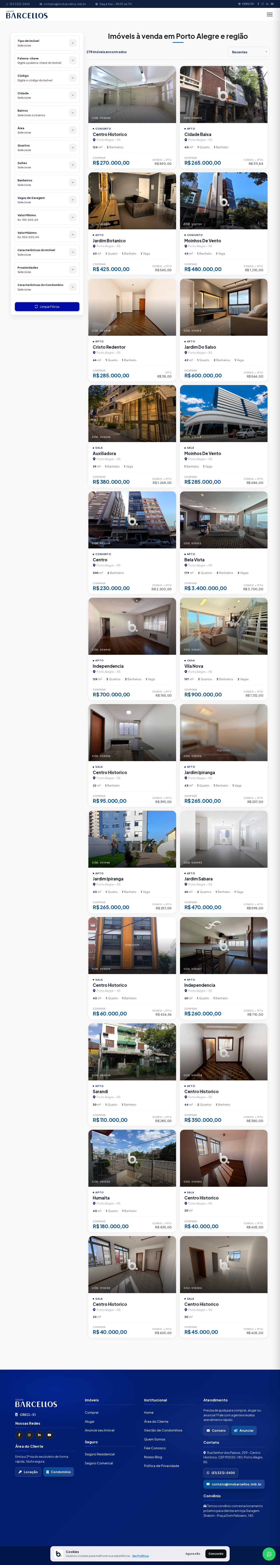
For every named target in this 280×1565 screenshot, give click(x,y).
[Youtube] (272, 4)
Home (149, 1412)
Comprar (92, 1412)
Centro (100, 559)
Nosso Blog (153, 1456)
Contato (219, 1430)
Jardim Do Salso (200, 347)
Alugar (89, 1421)
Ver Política (140, 1556)
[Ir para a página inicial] (45, 1403)
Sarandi (100, 1091)
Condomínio (61, 1472)
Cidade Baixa (197, 134)
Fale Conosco (155, 1447)
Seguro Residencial (100, 1454)
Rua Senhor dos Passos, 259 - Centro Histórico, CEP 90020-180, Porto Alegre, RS (233, 1457)
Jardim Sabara (198, 878)
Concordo (215, 1553)
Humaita (101, 1197)
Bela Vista (194, 559)
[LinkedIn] (267, 4)
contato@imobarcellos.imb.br (65, 4)
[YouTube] (49, 1435)
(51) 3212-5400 (20, 4)
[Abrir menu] (270, 14)
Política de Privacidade (161, 1465)
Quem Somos (154, 1439)
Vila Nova (193, 666)
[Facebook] (258, 4)
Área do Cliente (156, 1421)
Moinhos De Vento (202, 240)
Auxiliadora (104, 453)
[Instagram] (262, 4)
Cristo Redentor (109, 347)
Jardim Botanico (109, 240)
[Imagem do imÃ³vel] (132, 94)
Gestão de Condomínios (163, 1430)
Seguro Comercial (99, 1463)
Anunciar (247, 1430)
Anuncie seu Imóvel (99, 1430)
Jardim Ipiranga (199, 772)
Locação (31, 1472)
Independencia (108, 666)
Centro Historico (110, 134)
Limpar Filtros (50, 307)
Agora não (193, 1553)
